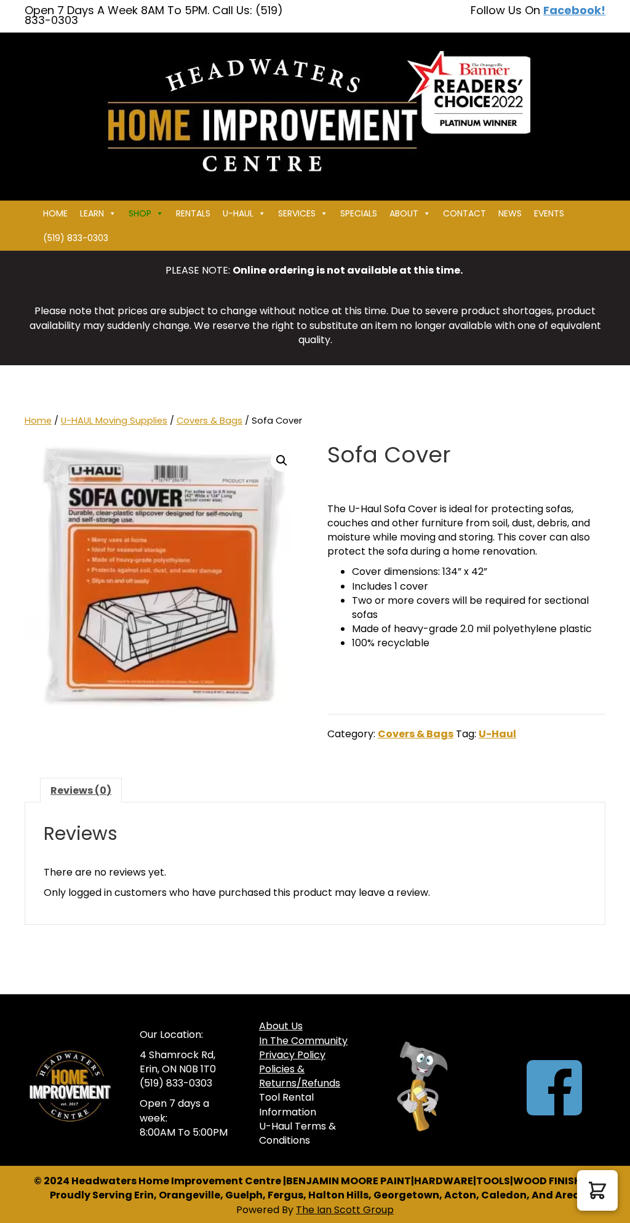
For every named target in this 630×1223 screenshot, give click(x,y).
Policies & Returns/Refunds (299, 1076)
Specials (358, 213)
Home (55, 213)
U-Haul (497, 734)
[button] (282, 460)
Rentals (193, 213)
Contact (464, 213)
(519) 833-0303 (75, 238)
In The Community (303, 1041)
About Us (281, 1026)
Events (549, 213)
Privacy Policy (292, 1055)
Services (297, 213)
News (510, 213)
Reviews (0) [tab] (80, 790)
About (403, 213)
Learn (92, 213)
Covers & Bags (209, 420)
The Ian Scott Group (345, 1210)
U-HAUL (238, 213)
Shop (140, 213)
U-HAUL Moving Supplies (114, 420)
